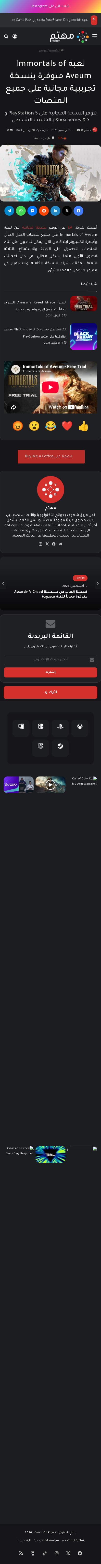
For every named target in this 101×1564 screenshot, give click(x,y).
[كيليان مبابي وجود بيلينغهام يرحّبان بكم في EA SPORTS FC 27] (19, 784)
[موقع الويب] (60, 544)
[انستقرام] (41, 544)
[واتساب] (21, 211)
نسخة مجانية (34, 228)
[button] (83, 428)
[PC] (21, 728)
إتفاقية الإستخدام (73, 1540)
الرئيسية (55, 51)
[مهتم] (69, 37)
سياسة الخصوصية (46, 1540)
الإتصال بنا (24, 1540)
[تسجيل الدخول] (14, 38)
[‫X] (67, 211)
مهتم (87, 130)
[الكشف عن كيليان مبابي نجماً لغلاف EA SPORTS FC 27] (82, 1330)
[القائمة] (94, 38)
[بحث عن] (6, 38)
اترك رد (50, 692)
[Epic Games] (40, 748)
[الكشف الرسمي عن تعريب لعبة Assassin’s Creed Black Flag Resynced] (19, 1330)
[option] (50, 584)
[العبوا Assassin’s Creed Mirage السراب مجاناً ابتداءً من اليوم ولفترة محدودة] (83, 303)
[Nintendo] (40, 728)
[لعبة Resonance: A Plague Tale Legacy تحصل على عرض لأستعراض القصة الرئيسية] (50, 784)
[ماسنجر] (32, 211)
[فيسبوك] (78, 211)
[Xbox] (79, 728)
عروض (42, 51)
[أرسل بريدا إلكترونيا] (78, 130)
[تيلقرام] (9, 211)
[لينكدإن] (55, 211)
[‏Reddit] (44, 211)
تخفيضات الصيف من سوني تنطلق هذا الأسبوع (54, 600)
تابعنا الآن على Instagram (50, 6)
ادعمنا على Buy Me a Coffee (49, 457)
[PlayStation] (60, 728)
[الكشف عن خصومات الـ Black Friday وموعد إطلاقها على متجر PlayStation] (83, 336)
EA (70, 228)
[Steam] (60, 748)
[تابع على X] (82, 130)
